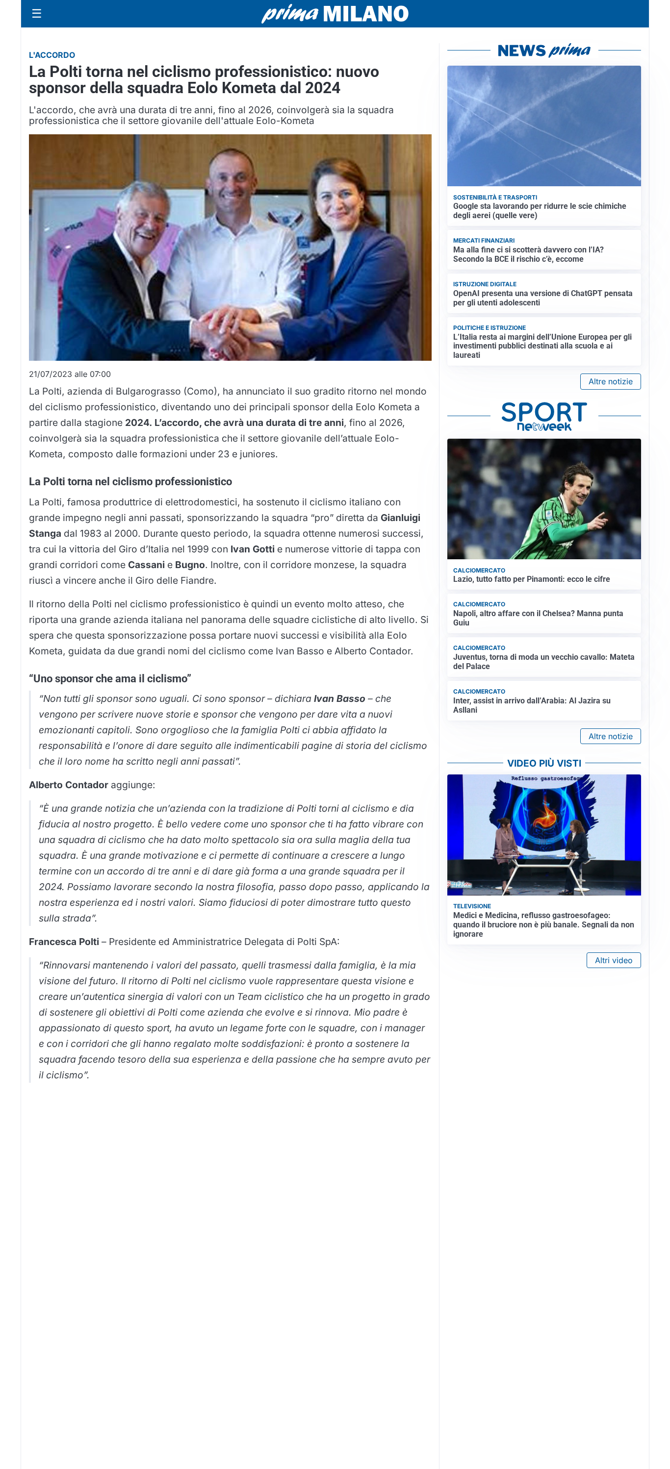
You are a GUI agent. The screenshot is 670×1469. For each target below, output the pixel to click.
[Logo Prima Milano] (335, 14)
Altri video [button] (614, 960)
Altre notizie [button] (611, 381)
